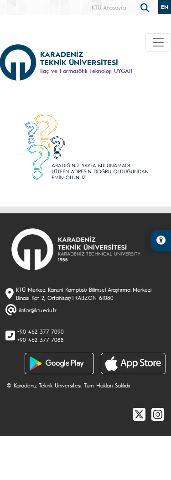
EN (164, 6)
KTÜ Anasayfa (109, 7)
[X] (139, 413)
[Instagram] (157, 413)
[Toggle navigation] (158, 42)
